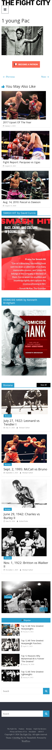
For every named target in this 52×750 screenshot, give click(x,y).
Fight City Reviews (40, 730)
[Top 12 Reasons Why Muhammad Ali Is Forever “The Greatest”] (11, 655)
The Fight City (12, 730)
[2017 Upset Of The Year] (24, 92)
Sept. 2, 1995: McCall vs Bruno (25, 469)
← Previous (9, 76)
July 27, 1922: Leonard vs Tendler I (22, 422)
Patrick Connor (33, 610)
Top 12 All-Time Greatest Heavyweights (32, 628)
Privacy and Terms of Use (18, 733)
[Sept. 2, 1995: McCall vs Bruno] (24, 435)
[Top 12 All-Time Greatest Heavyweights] (11, 625)
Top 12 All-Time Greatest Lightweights (32, 674)
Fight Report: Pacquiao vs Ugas (21, 162)
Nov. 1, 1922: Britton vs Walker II (26, 564)
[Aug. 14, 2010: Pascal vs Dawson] (25, 172)
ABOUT (41, 733)
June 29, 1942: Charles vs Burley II (22, 516)
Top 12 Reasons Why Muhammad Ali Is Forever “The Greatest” (32, 660)
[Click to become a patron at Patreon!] (26, 61)
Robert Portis (23, 521)
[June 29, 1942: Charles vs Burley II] (24, 480)
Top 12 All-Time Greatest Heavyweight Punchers (32, 643)
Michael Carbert (24, 427)
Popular (27, 621)
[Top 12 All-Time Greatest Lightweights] (11, 671)
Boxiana (7, 416)
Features (21, 730)
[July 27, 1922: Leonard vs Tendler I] (25, 391)
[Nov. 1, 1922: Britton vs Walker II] (24, 529)
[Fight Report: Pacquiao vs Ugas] (25, 132)
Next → (45, 76)
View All (43, 385)
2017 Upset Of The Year (17, 122)
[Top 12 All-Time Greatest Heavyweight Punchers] (11, 640)
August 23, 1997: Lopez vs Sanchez (29, 605)
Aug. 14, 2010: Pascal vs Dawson (21, 202)
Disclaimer (32, 733)
